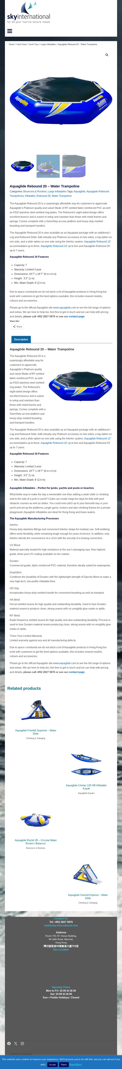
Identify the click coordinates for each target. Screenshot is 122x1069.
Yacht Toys (33, 44)
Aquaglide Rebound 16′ (54, 246)
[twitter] (16, 1044)
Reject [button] (64, 1064)
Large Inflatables (48, 44)
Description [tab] (21, 339)
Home (11, 44)
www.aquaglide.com (64, 307)
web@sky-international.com (61, 925)
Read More (75, 1064)
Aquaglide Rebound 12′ (97, 241)
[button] (107, 55)
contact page (77, 316)
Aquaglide (79, 191)
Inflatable (30, 196)
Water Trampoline (62, 196)
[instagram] (22, 1044)
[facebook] (9, 1044)
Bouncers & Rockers (35, 191)
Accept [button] (52, 1064)
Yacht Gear (21, 44)
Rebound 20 (44, 196)
